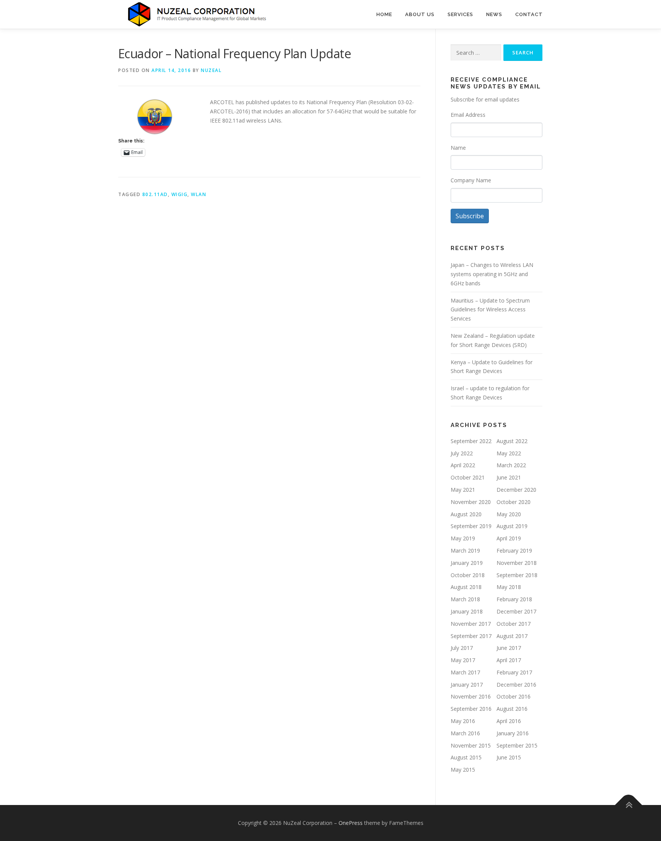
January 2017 (467, 684)
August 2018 (466, 587)
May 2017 (463, 660)
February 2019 (514, 550)
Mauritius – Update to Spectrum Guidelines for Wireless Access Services (490, 309)
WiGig (179, 194)
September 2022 (471, 441)
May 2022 (509, 453)
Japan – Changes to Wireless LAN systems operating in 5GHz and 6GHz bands (492, 274)
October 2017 (514, 623)
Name (458, 147)
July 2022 (462, 453)
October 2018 (468, 575)
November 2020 (471, 502)
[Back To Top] (628, 805)
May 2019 (463, 538)
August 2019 (512, 526)
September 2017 (471, 636)
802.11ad (155, 194)
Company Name (471, 180)
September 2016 (471, 708)
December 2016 (516, 684)
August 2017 (512, 636)
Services (460, 14)
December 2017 (516, 611)
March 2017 (465, 672)
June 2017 (509, 647)
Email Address (468, 114)
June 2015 (509, 757)
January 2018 (467, 611)
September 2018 (517, 575)
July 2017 (462, 647)
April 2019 (509, 538)
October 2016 (514, 696)
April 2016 (509, 721)
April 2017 (509, 660)
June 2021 (509, 477)
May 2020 (509, 514)
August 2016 (512, 708)
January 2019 (467, 562)
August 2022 (512, 441)
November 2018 (517, 562)
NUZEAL (211, 70)
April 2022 (463, 465)
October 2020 (514, 502)
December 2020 (516, 489)
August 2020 (466, 514)
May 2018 (509, 587)
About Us (420, 14)
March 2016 (465, 733)
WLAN (198, 194)
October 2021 (468, 477)
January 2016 (513, 733)
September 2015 (517, 745)
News (494, 14)
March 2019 (465, 550)
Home (384, 14)
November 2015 (471, 745)
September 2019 (471, 526)
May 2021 (463, 489)
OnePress (351, 822)
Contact (529, 14)
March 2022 (511, 465)
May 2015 (463, 769)
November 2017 (471, 623)
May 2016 (463, 721)
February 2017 (514, 672)
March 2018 (465, 599)
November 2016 (471, 696)
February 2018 (514, 599)
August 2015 (466, 757)
